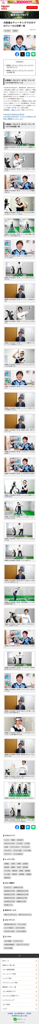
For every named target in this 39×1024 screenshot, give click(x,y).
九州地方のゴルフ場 (9, 901)
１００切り (7, 30)
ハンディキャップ (8, 1000)
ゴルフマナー (8, 854)
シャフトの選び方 (9, 927)
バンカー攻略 (27, 850)
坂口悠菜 (25, 863)
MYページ (5, 961)
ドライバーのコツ (14, 847)
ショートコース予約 (9, 974)
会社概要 (10, 1013)
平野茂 (19, 863)
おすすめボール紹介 (9, 931)
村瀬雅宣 (28, 874)
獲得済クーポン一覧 (9, 987)
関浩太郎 (15, 870)
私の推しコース (8, 905)
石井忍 (19, 867)
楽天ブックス (15, 110)
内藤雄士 (15, 30)
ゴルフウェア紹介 (20, 927)
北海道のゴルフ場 (18, 887)
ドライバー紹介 (22, 924)
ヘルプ (4, 1009)
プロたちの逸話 (8, 948)
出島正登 (7, 867)
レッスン (7, 840)
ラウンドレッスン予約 (10, 983)
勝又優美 (27, 870)
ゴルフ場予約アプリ (9, 991)
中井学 (13, 863)
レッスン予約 (6, 978)
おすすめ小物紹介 (21, 931)
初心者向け (20, 840)
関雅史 (13, 867)
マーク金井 (7, 870)
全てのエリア (8, 887)
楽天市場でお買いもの (10, 924)
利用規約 (28, 1013)
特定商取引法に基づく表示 (19, 1015)
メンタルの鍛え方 (18, 854)
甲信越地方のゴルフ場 (22, 894)
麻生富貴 (21, 874)
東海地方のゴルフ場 (9, 898)
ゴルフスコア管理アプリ (10, 996)
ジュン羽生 (7, 874)
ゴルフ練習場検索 (8, 969)
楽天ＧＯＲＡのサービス (25, 914)
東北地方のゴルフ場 (9, 891)
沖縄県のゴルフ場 (21, 901)
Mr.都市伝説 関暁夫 (9, 944)
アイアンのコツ (25, 847)
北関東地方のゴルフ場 (22, 891)
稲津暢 (21, 870)
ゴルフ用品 (6, 1004)
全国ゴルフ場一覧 (8, 965)
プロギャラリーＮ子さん (22, 944)
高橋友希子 (7, 877)
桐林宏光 (14, 874)
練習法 (13, 840)
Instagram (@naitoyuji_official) (14, 114)
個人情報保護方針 (19, 1013)
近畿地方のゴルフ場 (22, 898)
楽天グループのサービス (10, 914)
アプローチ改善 (17, 850)
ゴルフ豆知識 (8, 941)
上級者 (6, 847)
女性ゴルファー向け (9, 843)
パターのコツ (8, 850)
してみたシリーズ (18, 941)
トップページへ (32, 7)
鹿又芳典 (25, 867)
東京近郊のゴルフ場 (9, 894)
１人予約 (27, 843)
